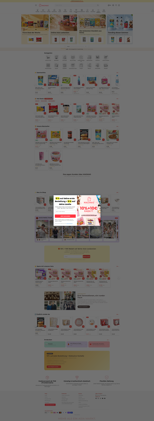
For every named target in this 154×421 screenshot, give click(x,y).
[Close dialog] (99, 197)
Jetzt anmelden (65, 216)
